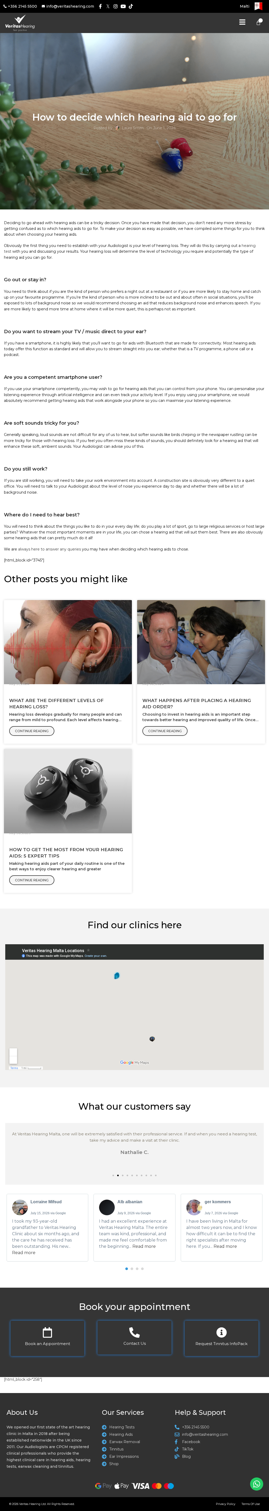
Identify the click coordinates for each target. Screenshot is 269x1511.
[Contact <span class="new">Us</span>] (134, 1332)
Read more (23, 1252)
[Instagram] (116, 6)
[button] (113, 1175)
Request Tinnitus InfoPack (221, 1343)
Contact (134, 1343)
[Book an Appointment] (47, 1332)
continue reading (32, 731)
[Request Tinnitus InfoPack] (221, 1332)
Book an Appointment (47, 1343)
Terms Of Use (250, 1504)
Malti (244, 6)
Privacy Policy (225, 1504)
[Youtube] (123, 6)
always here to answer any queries (49, 549)
